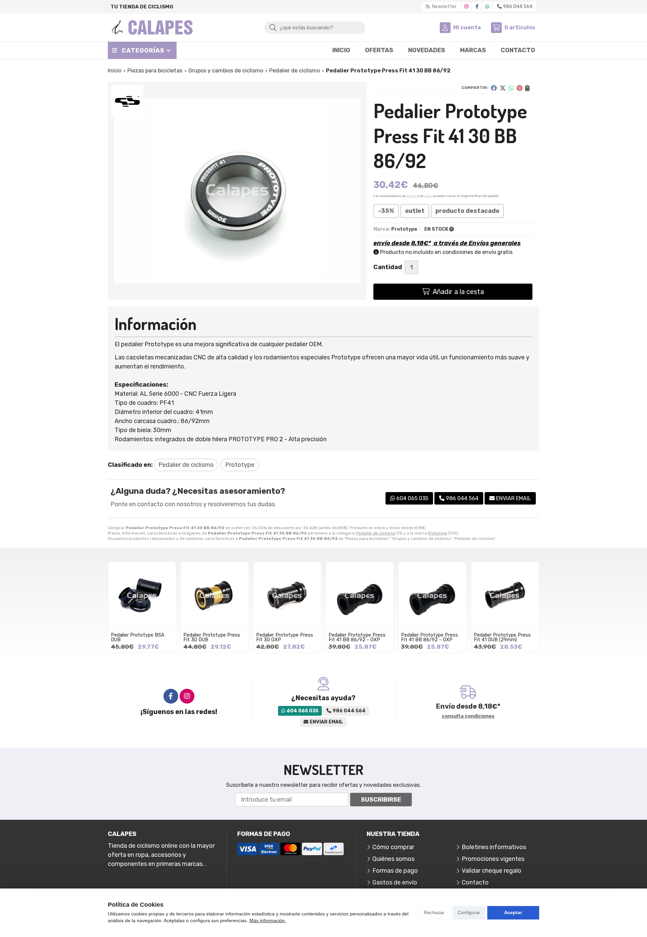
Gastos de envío (394, 882)
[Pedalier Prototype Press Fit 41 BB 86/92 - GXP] (360, 595)
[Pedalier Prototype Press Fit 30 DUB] (214, 595)
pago (428, 196)
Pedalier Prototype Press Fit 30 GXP (284, 637)
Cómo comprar (393, 847)
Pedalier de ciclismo (375, 533)
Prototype (437, 533)
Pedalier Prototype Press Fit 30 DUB (211, 637)
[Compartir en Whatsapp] (511, 88)
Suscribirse (381, 799)
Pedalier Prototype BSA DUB (137, 637)
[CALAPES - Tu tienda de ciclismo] (152, 27)
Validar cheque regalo (491, 870)
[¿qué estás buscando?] (314, 27)
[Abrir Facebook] (477, 6)
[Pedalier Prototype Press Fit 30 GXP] (287, 595)
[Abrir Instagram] (466, 6)
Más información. (267, 920)
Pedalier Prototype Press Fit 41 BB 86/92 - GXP (357, 637)
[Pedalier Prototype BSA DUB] (142, 595)
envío (411, 196)
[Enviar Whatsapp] (487, 6)
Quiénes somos (393, 859)
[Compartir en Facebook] (494, 88)
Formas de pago (395, 870)
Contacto (475, 882)
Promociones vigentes (493, 859)
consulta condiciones (468, 716)
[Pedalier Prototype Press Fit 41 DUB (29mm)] (505, 595)
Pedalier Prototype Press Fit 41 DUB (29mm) (502, 637)
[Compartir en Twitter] (503, 88)
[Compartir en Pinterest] (519, 88)
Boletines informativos (494, 847)
